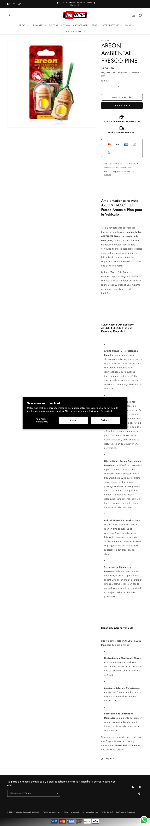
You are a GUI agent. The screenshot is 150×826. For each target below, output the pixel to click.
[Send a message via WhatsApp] (144, 820)
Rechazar (105, 420)
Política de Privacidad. (100, 411)
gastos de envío (110, 73)
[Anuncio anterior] (49, 4)
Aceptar (73, 420)
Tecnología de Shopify (31, 812)
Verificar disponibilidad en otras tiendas (119, 173)
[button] (10, 15)
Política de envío (107, 812)
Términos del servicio (90, 812)
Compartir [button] (109, 758)
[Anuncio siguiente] (101, 4)
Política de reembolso (51, 812)
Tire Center (18, 812)
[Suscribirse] (56, 793)
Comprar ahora (122, 105)
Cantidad (105, 81)
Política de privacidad (71, 812)
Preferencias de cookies (125, 812)
